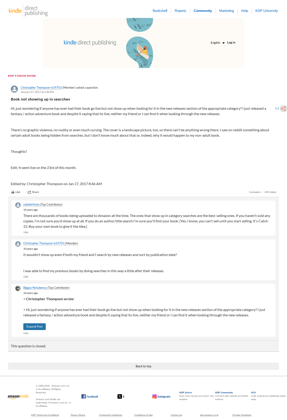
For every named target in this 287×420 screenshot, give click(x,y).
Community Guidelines (110, 415)
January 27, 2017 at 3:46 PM (37, 92)
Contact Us (176, 415)
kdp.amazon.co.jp (209, 415)
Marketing (226, 11)
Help (244, 11)
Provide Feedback (242, 415)
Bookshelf (160, 11)
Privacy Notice (78, 415)
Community (203, 11)
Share (35, 192)
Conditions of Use (143, 415)
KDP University (266, 11)
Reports (180, 11)
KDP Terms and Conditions (45, 415)
